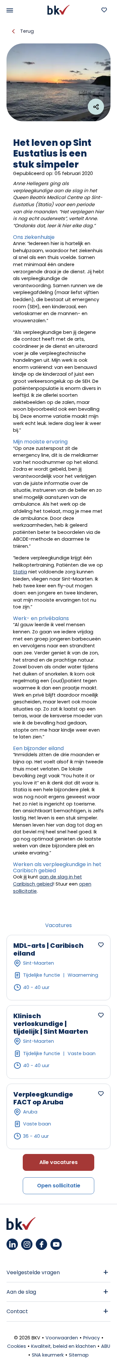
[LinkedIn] (12, 1244)
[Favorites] (104, 9)
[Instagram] (26, 1244)
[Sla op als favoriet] (101, 944)
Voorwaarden (62, 1338)
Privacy (91, 1338)
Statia (20, 572)
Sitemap (79, 1355)
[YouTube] (56, 1244)
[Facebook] (41, 1244)
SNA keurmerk (48, 1355)
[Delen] (96, 107)
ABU (105, 1346)
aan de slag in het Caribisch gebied (47, 880)
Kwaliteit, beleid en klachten (63, 1346)
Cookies (16, 1346)
